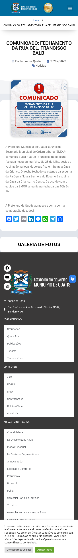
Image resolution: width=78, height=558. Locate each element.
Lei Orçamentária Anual (20, 439)
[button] (70, 8)
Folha (10, 490)
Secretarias (13, 329)
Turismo (11, 350)
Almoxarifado (14, 461)
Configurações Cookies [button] (19, 549)
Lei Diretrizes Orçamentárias (23, 454)
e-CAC (10, 377)
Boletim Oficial (15, 406)
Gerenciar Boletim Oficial (21, 519)
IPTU (10, 391)
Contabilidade (15, 432)
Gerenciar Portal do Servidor (23, 497)
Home (36, 20)
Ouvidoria (12, 413)
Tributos (12, 505)
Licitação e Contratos (19, 468)
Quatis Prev (13, 336)
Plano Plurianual (16, 447)
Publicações (14, 343)
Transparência (15, 358)
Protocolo (12, 483)
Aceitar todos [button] (44, 549)
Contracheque (15, 398)
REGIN (11, 384)
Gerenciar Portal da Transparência (26, 512)
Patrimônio (13, 476)
